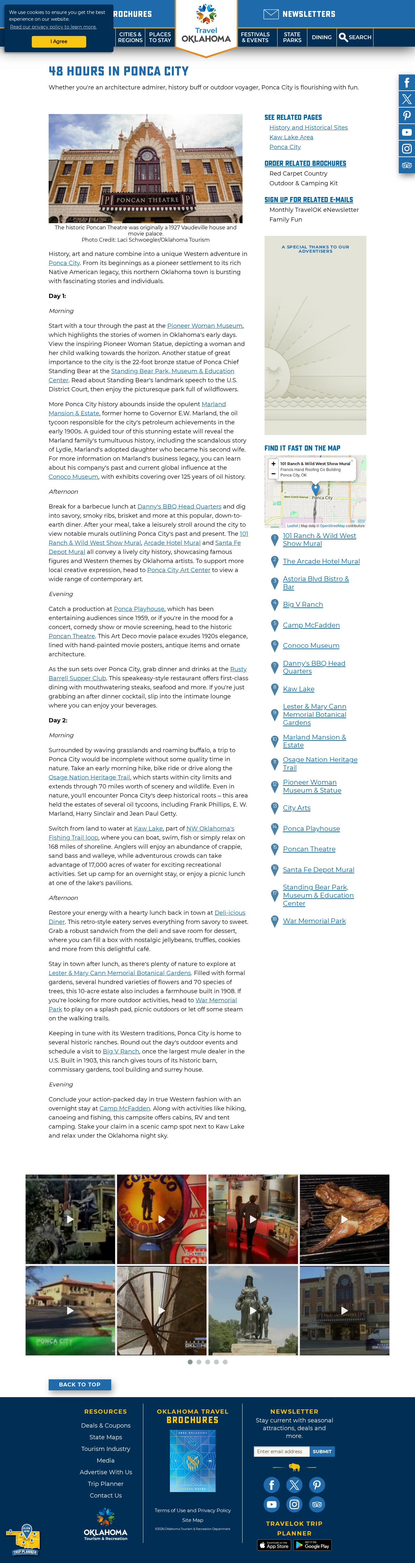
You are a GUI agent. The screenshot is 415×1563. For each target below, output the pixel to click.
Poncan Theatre (72, 636)
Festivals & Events (255, 37)
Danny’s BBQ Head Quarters (179, 506)
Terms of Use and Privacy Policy (193, 1510)
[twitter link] (294, 1485)
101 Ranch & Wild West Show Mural (319, 540)
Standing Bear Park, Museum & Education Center (318, 895)
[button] (274, 540)
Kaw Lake (148, 828)
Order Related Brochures (305, 163)
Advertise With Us (106, 1472)
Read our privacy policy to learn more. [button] (53, 27)
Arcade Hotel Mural (172, 542)
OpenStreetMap (332, 525)
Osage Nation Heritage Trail (89, 777)
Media (106, 1460)
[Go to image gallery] (146, 221)
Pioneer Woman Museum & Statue (312, 786)
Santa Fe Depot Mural (318, 870)
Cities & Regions (130, 37)
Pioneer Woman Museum (205, 325)
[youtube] (407, 132)
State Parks (292, 37)
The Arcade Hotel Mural (321, 561)
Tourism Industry (105, 1449)
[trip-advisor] (407, 165)
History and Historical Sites (308, 127)
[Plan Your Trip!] (23, 1540)
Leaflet (292, 525)
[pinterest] (407, 116)
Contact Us (106, 1495)
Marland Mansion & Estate (314, 741)
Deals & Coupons (106, 1425)
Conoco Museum (73, 476)
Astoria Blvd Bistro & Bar (316, 583)
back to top (80, 1385)
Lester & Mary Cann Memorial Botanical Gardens (120, 973)
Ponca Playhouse (139, 609)
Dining (322, 37)
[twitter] (407, 99)
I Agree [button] (59, 41)
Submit (322, 1451)
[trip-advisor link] (317, 1504)
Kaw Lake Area (291, 137)
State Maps (105, 1437)
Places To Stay (160, 37)
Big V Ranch (121, 1051)
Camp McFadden (125, 1108)
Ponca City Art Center (178, 570)
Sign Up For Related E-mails (309, 200)
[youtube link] (272, 1504)
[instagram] (407, 149)
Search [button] (360, 37)
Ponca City (64, 263)
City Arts (297, 808)
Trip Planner (106, 1484)
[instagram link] (294, 1504)
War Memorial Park (314, 921)
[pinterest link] (317, 1485)
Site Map (192, 1520)
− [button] (273, 474)
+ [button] (273, 464)
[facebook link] (272, 1485)
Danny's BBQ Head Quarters (314, 667)
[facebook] (407, 83)
